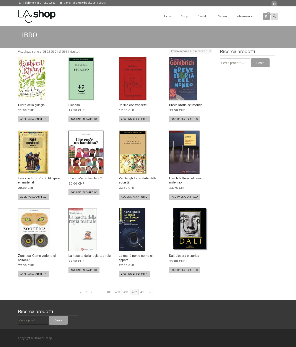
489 (109, 292)
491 (125, 292)
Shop (184, 16)
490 (117, 292)
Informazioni (245, 16)
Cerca (260, 63)
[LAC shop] (33, 15)
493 (142, 292)
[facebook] (274, 4)
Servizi (222, 16)
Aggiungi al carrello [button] (33, 119)
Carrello (203, 16)
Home (167, 16)
